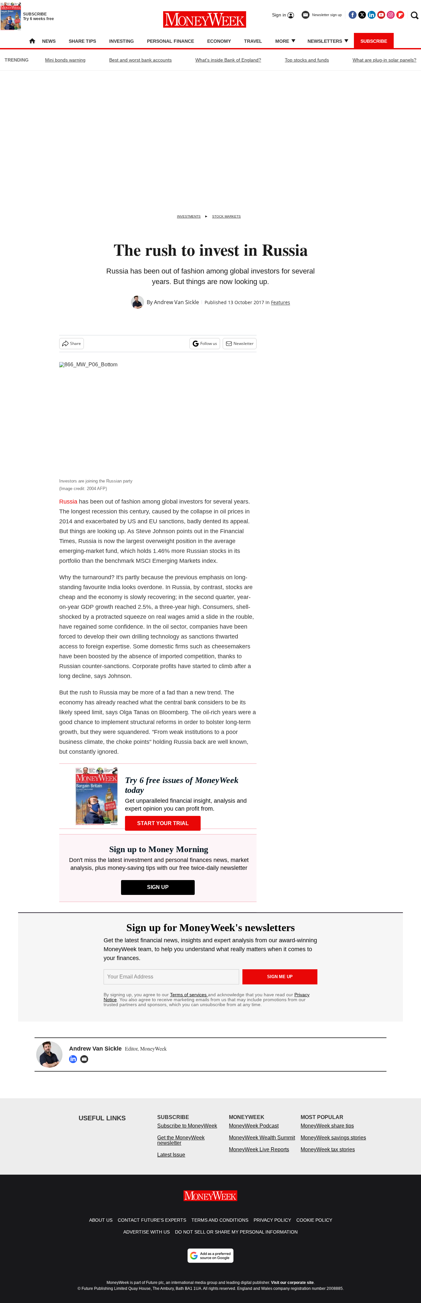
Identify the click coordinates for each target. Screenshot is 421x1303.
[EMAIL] (85, 1059)
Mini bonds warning (65, 60)
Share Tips (82, 41)
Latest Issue (171, 1155)
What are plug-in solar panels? (384, 60)
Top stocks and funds (307, 60)
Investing (121, 41)
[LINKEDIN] (74, 1059)
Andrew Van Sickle (176, 302)
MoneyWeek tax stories (328, 1149)
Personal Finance (170, 41)
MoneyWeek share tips (327, 1126)
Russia (68, 501)
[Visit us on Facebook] (353, 15)
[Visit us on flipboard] (400, 15)
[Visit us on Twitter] (362, 15)
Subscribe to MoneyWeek (187, 1126)
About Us (100, 1220)
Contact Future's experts (152, 1220)
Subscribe (373, 41)
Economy (219, 41)
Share (75, 343)
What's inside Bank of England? (228, 60)
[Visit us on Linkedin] (372, 15)
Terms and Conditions (219, 1220)
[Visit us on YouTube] (381, 15)
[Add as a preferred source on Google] (210, 1255)
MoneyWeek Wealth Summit (262, 1137)
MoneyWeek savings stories (333, 1137)
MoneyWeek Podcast (254, 1126)
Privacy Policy (272, 1220)
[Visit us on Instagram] (391, 15)
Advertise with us (146, 1232)
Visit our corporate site (292, 1282)
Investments (189, 216)
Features (280, 302)
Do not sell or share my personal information (236, 1232)
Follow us (208, 343)
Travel (253, 41)
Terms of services (189, 994)
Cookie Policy (314, 1220)
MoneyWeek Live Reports (259, 1149)
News (49, 41)
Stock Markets (226, 216)
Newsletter (244, 343)
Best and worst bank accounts (140, 60)
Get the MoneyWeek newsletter (181, 1140)
